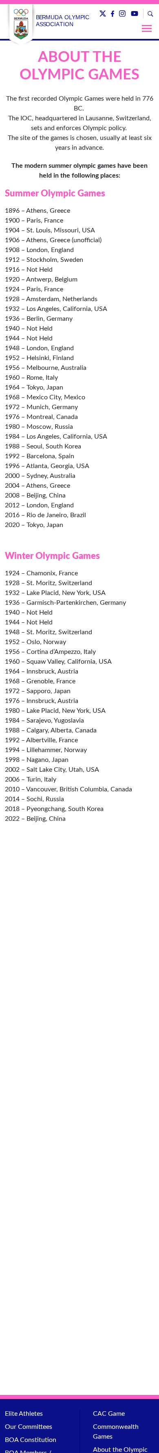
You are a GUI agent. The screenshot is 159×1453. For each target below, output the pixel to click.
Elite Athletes (24, 1413)
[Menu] (146, 28)
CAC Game (109, 1413)
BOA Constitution (30, 1440)
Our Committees (28, 1427)
